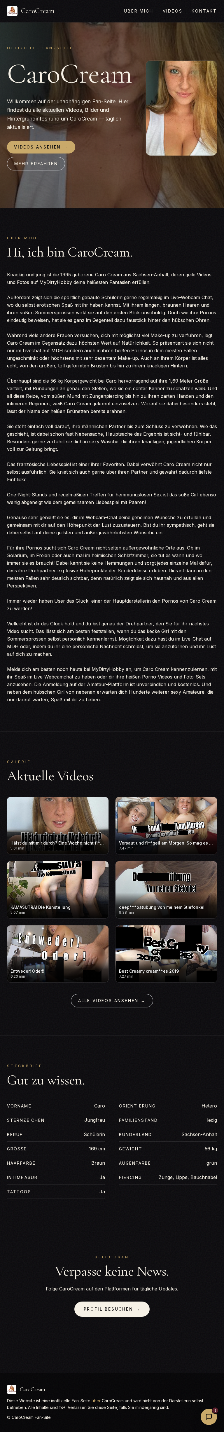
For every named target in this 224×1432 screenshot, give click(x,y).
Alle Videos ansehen (112, 1000)
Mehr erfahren (36, 163)
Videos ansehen (41, 146)
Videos (173, 10)
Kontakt (204, 10)
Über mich (138, 10)
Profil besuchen (112, 1309)
